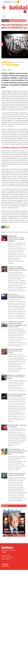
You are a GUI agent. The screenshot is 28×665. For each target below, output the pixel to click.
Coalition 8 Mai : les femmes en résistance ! (17, 426)
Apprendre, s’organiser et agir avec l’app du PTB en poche (16, 376)
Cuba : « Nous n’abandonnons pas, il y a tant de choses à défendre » (17, 296)
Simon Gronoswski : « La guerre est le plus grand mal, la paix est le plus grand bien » (17, 451)
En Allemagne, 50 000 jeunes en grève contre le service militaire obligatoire (16, 238)
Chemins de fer (12, 65)
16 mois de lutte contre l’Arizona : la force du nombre (15, 351)
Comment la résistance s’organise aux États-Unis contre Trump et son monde (17, 268)
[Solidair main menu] (3, 16)
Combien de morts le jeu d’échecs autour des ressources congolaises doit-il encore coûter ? (17, 324)
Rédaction (5, 564)
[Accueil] (7, 548)
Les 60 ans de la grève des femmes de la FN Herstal (16, 474)
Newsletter (5, 566)
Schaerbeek (6, 62)
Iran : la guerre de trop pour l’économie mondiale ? (17, 395)
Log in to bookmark (2, 227)
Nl (25, 12)
